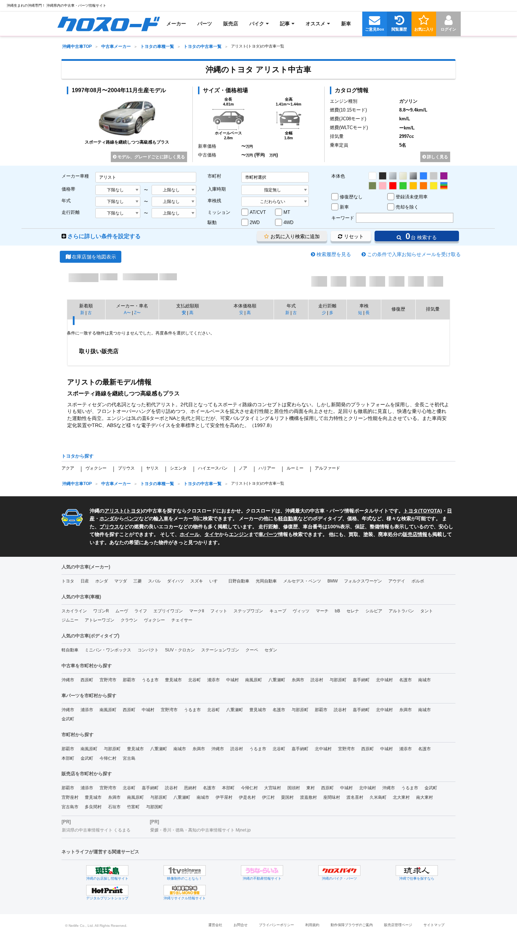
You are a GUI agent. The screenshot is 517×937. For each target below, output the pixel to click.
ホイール (189, 534)
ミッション (219, 212)
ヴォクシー (96, 468)
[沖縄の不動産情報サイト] (262, 870)
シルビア (373, 610)
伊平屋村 (224, 797)
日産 (85, 581)
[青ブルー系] (423, 176)
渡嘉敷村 (308, 797)
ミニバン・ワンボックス (108, 650)
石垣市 (114, 806)
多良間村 (93, 806)
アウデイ (396, 581)
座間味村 (331, 797)
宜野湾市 (108, 679)
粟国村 (287, 797)
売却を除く (407, 207)
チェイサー (181, 620)
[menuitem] (108, 24)
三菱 (137, 581)
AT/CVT (258, 212)
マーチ (322, 610)
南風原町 (253, 679)
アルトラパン (401, 610)
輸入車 (161, 518)
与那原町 (338, 679)
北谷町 (194, 679)
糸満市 (298, 679)
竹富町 (133, 806)
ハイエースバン (213, 468)
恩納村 (190, 787)
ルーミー (295, 468)
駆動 (212, 222)
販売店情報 (415, 534)
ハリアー (266, 468)
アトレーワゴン (99, 620)
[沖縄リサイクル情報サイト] (185, 890)
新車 (344, 207)
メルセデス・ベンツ (302, 581)
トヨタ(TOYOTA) (422, 511)
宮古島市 (70, 806)
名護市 (405, 679)
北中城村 (384, 679)
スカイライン (74, 610)
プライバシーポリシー (276, 925)
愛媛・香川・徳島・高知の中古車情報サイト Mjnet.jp (200, 830)
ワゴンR (101, 610)
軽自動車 (288, 518)
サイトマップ (434, 925)
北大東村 (401, 797)
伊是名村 (247, 797)
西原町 (87, 679)
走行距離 (71, 212)
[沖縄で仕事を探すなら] (417, 870)
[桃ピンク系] (383, 186)
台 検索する (420, 236)
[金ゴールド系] (413, 186)
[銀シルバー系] (393, 176)
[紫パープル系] (444, 176)
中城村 (232, 679)
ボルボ (417, 581)
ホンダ (107, 518)
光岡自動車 (266, 581)
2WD (255, 222)
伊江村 (268, 797)
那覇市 (129, 679)
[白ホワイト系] (372, 176)
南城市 (424, 679)
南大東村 (424, 797)
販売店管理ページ (398, 925)
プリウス (126, 468)
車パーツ (268, 534)
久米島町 (378, 797)
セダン (270, 650)
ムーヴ (121, 610)
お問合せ (241, 925)
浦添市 (213, 679)
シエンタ (178, 468)
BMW (332, 581)
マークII (196, 610)
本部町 (68, 758)
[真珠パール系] (403, 176)
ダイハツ (175, 581)
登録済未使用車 (412, 196)
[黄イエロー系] (434, 186)
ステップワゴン (248, 610)
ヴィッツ (301, 610)
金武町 (68, 718)
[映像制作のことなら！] (185, 870)
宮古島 (129, 758)
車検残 (214, 200)
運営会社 (215, 925)
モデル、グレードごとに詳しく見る (150, 156)
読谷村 (317, 679)
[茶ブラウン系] (372, 186)
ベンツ (131, 518)
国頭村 (293, 787)
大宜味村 (272, 787)
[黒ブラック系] (383, 176)
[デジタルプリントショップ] (107, 890)
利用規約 (312, 925)
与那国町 (154, 806)
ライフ (140, 610)
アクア (68, 468)
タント (426, 610)
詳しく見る (437, 156)
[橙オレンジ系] (423, 186)
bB (337, 610)
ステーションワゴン (220, 650)
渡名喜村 (354, 797)
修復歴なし (351, 196)
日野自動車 (238, 581)
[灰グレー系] (434, 176)
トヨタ (133, 511)
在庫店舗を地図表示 (94, 257)
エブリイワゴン (168, 610)
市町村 (214, 176)
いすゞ (215, 581)
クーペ (251, 650)
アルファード (327, 468)
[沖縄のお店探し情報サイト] (107, 870)
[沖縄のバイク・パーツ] (339, 870)
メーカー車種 (75, 176)
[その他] (444, 186)
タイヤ (211, 534)
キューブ (277, 610)
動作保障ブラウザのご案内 (352, 925)
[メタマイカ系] (413, 176)
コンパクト (148, 650)
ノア (243, 468)
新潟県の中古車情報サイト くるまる (96, 830)
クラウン (129, 620)
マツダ (120, 581)
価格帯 (68, 189)
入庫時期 (217, 189)
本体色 (338, 176)
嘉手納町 (361, 679)
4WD (288, 222)
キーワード (342, 218)
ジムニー (70, 620)
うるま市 (150, 679)
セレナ (352, 610)
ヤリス (152, 468)
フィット (218, 610)
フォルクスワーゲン (363, 581)
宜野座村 (70, 797)
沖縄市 (68, 679)
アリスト (114, 511)
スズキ (196, 581)
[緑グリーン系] (403, 186)
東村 (310, 787)
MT (286, 212)
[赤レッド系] (393, 186)
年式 (66, 200)
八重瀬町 (276, 679)
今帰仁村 (108, 758)
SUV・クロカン (180, 650)
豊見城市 (173, 679)
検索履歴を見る (334, 254)
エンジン (239, 534)
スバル (154, 581)
